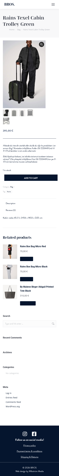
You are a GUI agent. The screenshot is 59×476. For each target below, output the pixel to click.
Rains (9, 191)
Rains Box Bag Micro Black (34, 266)
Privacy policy (29, 445)
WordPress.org (13, 406)
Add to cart (31, 178)
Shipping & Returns (29, 457)
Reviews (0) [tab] (11, 210)
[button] (41, 44)
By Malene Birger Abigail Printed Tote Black (37, 288)
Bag (11, 186)
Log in (8, 393)
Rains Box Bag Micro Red (33, 246)
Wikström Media (36, 471)
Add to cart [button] (26, 259)
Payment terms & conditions (29, 451)
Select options (28, 303)
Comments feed (13, 402)
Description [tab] (10, 203)
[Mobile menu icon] (53, 4)
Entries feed (11, 397)
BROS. (9, 4)
